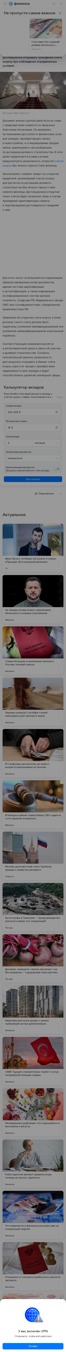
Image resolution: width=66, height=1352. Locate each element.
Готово (33, 1346)
